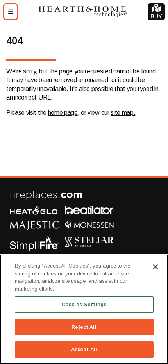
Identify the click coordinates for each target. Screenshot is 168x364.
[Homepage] (83, 11)
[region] (84, 309)
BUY (156, 16)
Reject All (83, 327)
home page (63, 112)
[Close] (155, 266)
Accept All (84, 349)
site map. (123, 112)
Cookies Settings (84, 304)
